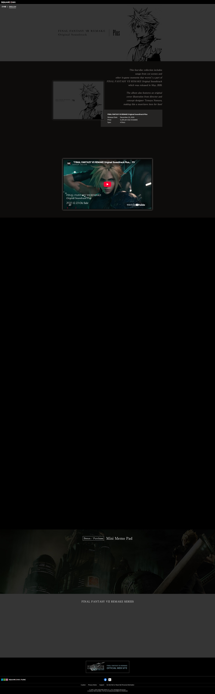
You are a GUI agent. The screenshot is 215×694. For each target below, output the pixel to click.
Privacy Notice (92, 685)
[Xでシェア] (109, 680)
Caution (83, 685)
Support (101, 685)
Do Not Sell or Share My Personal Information (120, 685)
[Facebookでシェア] (105, 680)
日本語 (4, 6)
